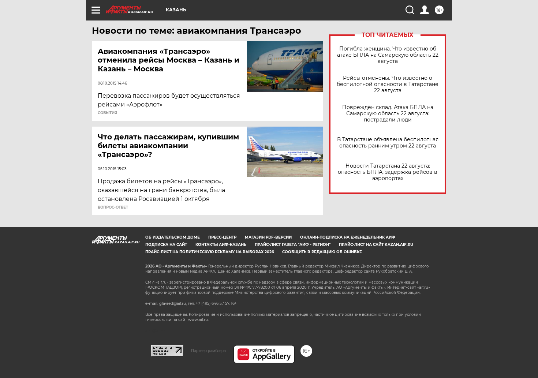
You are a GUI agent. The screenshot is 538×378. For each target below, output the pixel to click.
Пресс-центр (222, 237)
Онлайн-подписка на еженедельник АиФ (347, 237)
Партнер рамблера (208, 350)
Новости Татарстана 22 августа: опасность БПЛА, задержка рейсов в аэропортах (387, 172)
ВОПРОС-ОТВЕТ (113, 207)
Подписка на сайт (166, 244)
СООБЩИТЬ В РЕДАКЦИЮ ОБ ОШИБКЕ (322, 252)
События (107, 113)
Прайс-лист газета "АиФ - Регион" (292, 244)
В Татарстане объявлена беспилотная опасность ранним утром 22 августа (387, 142)
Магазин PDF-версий (268, 237)
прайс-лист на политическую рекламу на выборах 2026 (209, 252)
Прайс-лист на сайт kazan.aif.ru (376, 244)
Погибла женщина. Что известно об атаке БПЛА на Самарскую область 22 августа (387, 55)
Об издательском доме (172, 237)
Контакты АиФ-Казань (220, 244)
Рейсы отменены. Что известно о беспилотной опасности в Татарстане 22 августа (387, 84)
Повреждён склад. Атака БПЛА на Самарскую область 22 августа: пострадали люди (387, 113)
